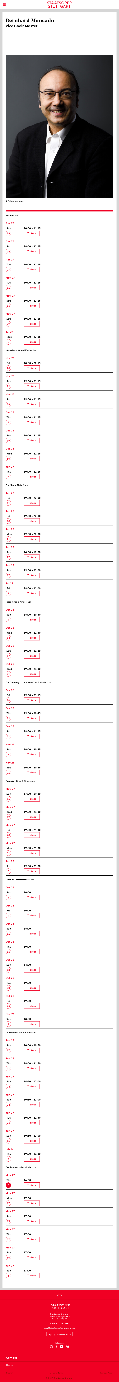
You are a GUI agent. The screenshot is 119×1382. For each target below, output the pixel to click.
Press (9, 1365)
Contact (11, 1357)
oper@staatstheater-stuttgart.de (59, 1328)
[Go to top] (59, 1295)
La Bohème (11, 1032)
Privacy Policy (106, 1372)
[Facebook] (56, 1346)
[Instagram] (51, 1346)
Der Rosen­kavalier (15, 1167)
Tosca (8, 601)
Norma (9, 215)
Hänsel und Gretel (15, 350)
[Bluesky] (67, 1346)
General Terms (57, 1372)
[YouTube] (61, 1346)
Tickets (31, 233)
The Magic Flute (14, 485)
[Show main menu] (4, 4)
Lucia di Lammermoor (17, 879)
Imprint (9, 1372)
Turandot (10, 781)
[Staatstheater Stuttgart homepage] (59, 4)
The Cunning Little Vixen (19, 682)
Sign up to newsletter (58, 1334)
